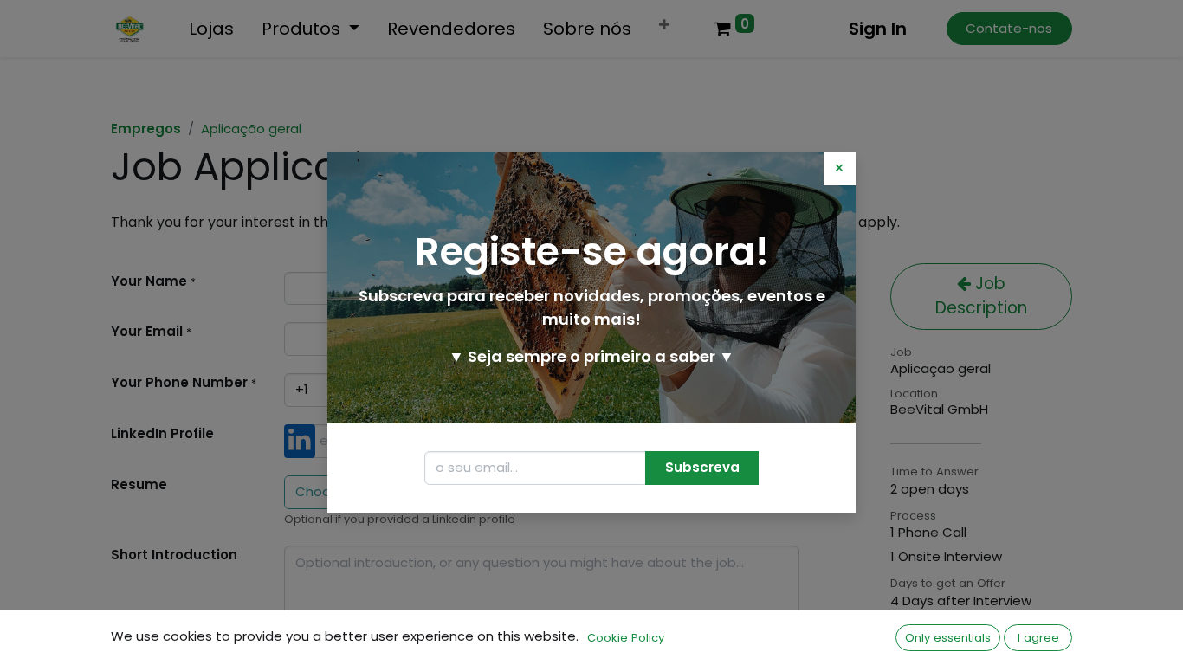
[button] (702, 468)
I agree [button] (1038, 637)
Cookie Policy (625, 637)
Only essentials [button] (948, 637)
